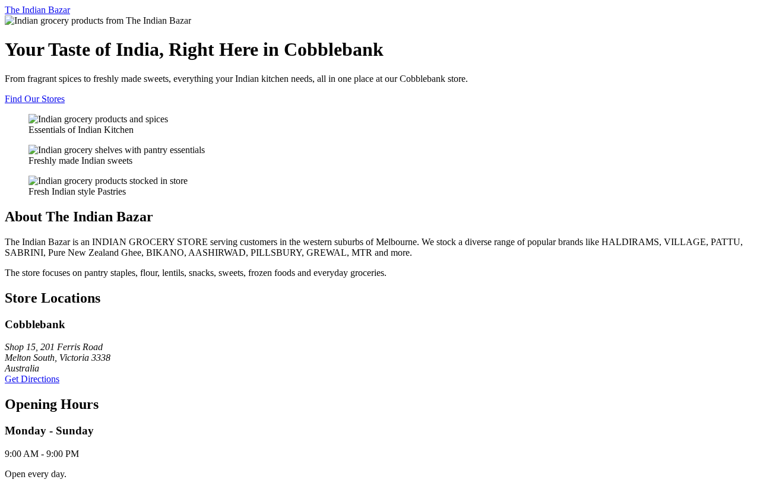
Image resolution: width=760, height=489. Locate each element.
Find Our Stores (35, 99)
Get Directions (32, 379)
